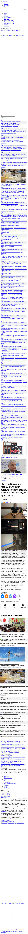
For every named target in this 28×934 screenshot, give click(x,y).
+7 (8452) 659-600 (5, 30)
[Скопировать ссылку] (10, 502)
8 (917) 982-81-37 (15, 751)
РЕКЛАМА (4, 797)
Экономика (7, 782)
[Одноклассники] (19, 35)
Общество (3, 480)
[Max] (2, 751)
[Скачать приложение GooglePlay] (19, 34)
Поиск (2, 117)
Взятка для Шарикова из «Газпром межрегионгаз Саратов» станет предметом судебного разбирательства (12, 744)
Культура (6, 785)
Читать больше (22, 748)
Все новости (4, 119)
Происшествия (8, 778)
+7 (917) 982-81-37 (15, 30)
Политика (6, 780)
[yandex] (7, 903)
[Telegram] (4, 35)
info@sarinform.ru (14, 752)
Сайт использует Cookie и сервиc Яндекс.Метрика (9, 819)
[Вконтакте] (10, 35)
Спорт (5, 786)
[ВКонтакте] (1, 502)
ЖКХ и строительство (10, 783)
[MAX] (8, 502)
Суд (5, 779)
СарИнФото (7, 787)
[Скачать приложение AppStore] (7, 34)
